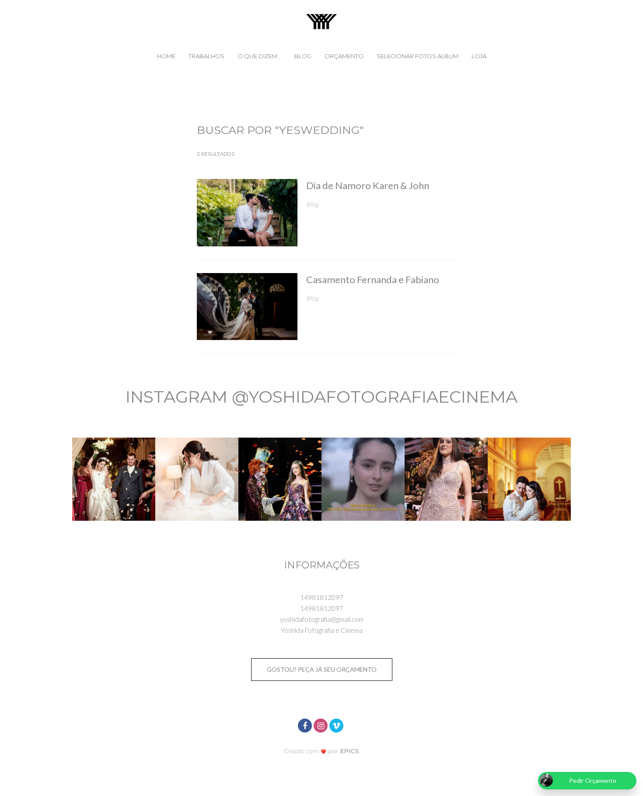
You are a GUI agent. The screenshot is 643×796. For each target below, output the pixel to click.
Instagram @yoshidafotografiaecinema (321, 396)
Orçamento (344, 56)
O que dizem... (259, 56)
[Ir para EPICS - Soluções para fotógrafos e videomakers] (321, 751)
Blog (302, 56)
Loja (479, 56)
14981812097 (321, 597)
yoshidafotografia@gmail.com (321, 619)
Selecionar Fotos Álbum (417, 56)
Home (166, 56)
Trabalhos (206, 56)
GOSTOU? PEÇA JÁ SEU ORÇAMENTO (322, 669)
